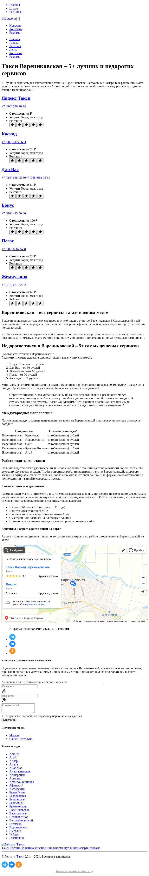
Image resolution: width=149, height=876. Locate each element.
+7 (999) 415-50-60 (14, 213)
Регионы (15, 11)
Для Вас (10, 169)
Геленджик (16, 837)
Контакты (15, 29)
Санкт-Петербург (20, 738)
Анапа (13, 764)
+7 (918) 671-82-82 (14, 284)
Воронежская (18, 827)
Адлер (13, 761)
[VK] (12, 646)
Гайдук (14, 834)
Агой (12, 757)
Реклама (14, 32)
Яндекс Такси (16, 98)
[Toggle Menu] (18, 19)
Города (13, 8)
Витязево (15, 823)
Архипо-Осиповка (21, 782)
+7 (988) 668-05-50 (14, 177)
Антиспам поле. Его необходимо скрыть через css (34, 682)
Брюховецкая (18, 806)
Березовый (16, 803)
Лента (13, 49)
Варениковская (19, 810)
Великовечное (18, 817)
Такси (20, 856)
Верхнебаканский (21, 820)
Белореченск (17, 796)
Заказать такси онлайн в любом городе (74, 871)
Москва (14, 735)
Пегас (8, 240)
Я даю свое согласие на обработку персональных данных (43, 716)
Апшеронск (17, 775)
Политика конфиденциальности (42, 848)
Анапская (15, 768)
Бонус (8, 205)
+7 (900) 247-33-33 (14, 142)
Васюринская (18, 813)
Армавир (15, 778)
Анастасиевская (19, 771)
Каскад (9, 133)
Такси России (11, 848)
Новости (15, 25)
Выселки (15, 830)
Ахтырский (17, 789)
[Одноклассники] (12, 653)
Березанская (17, 799)
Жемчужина (14, 276)
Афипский (16, 785)
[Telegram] (12, 639)
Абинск (14, 754)
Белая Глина (17, 792)
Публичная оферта (76, 848)
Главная (14, 4)
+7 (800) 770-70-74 (14, 106)
